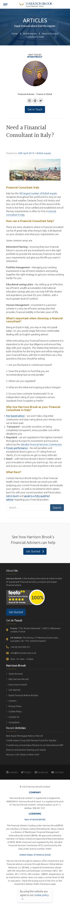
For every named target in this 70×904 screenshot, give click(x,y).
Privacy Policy (14, 706)
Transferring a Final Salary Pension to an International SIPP (34, 745)
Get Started (33, 551)
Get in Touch (35, 109)
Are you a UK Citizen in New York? (22, 754)
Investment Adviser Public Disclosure (32, 884)
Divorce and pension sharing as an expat (26, 750)
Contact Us (13, 717)
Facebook (42, 772)
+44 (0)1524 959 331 (20, 647)
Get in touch (12, 496)
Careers (12, 701)
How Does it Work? (17, 684)
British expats (30, 33)
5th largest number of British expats (38, 193)
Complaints (14, 722)
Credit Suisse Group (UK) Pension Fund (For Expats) (31, 740)
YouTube (59, 772)
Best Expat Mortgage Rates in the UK (24, 736)
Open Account (15, 673)
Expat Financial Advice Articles (23, 695)
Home (15, 33)
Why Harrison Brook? (18, 679)
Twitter (27, 772)
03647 (48, 849)
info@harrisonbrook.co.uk (23, 653)
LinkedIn (13, 772)
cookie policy (41, 895)
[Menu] (5, 4)
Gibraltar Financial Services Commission (41, 444)
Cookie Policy (15, 711)
